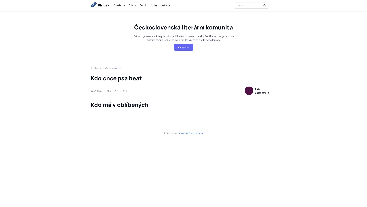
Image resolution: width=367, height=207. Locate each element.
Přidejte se (183, 47)
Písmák (103, 5)
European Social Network (191, 133)
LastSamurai (262, 92)
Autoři (143, 5)
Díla (131, 5)
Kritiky (154, 5)
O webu (118, 5)
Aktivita (165, 5)
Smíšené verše (110, 68)
